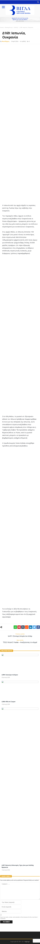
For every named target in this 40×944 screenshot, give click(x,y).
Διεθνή (16, 27)
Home (2, 27)
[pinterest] (19, 627)
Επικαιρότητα (9, 27)
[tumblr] (23, 627)
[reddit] (26, 627)
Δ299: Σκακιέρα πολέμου (10, 675)
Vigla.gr (27, 941)
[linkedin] (30, 627)
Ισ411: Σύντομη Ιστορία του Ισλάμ (20, 635)
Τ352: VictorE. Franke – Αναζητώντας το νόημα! (20, 641)
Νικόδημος (5, 41)
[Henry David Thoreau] (20, 19)
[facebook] (38, 627)
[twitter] (34, 627)
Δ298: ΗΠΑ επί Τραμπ (8, 701)
